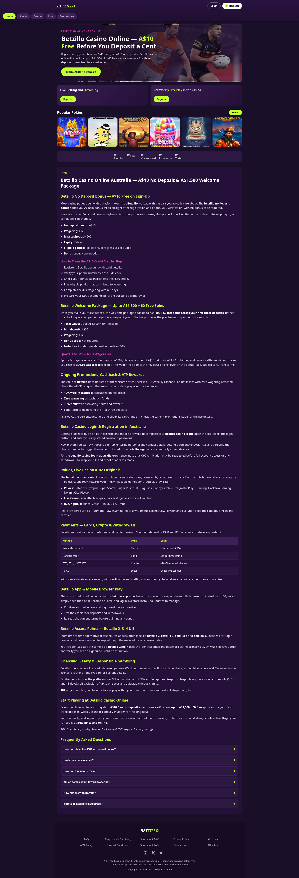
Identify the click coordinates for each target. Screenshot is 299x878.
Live (50, 16)
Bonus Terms (181, 845)
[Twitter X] (153, 853)
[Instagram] (146, 853)
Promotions (67, 16)
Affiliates (213, 845)
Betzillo (148, 869)
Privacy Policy (181, 839)
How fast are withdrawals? (80, 792)
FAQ (86, 839)
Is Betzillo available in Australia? (83, 803)
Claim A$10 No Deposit (81, 72)
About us (212, 839)
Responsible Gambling (118, 839)
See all (235, 112)
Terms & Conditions (118, 845)
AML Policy (86, 845)
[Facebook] (138, 853)
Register (232, 5)
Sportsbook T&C (149, 839)
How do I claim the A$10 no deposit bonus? (90, 749)
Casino (38, 16)
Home (9, 16)
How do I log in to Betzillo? (80, 771)
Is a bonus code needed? (79, 760)
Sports (23, 16)
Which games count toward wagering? (87, 781)
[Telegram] (161, 853)
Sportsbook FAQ (149, 845)
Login (214, 5)
